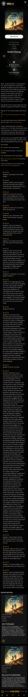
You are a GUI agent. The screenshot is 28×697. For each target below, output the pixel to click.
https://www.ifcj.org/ (15, 122)
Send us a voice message (26, 149)
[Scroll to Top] (25, 685)
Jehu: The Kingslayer (8, 624)
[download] (19, 695)
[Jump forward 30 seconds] (7, 695)
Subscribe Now (14, 36)
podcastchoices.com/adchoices (10, 165)
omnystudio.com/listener (11, 159)
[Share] (24, 695)
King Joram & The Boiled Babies (11, 675)
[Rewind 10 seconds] (2, 695)
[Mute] (26, 692)
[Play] (2, 691)
